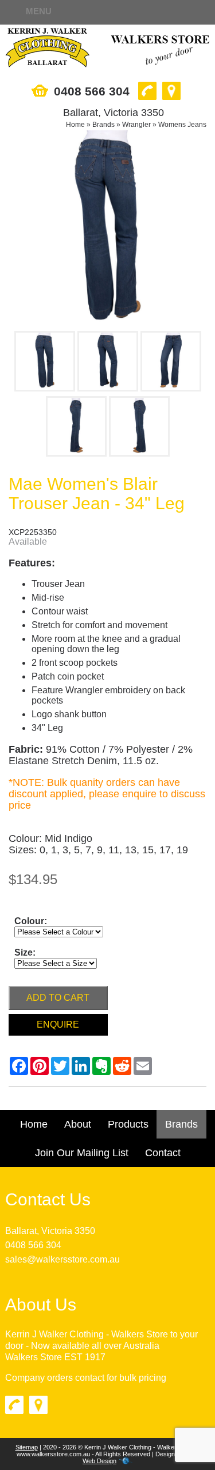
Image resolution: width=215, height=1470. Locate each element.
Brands (103, 125)
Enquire (58, 1024)
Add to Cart (57, 997)
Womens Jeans (182, 125)
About (77, 1124)
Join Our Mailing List (81, 1153)
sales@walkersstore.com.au (62, 1259)
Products (128, 1124)
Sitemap (26, 1447)
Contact (163, 1153)
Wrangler (136, 125)
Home (75, 125)
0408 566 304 (33, 1245)
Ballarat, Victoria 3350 (50, 1231)
